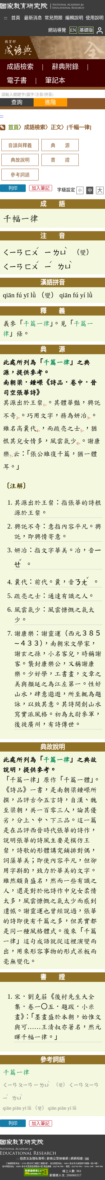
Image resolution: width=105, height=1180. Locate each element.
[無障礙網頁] (36, 1172)
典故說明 (20, 160)
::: (5, 17)
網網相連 (77, 1158)
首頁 (15, 17)
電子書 (17, 80)
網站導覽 (57, 30)
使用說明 (95, 17)
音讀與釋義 (20, 145)
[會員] (99, 30)
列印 (12, 188)
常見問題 (53, 17)
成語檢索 (20, 66)
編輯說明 (74, 17)
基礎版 (86, 30)
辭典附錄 (65, 66)
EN (73, 30)
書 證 (60, 160)
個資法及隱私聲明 (32, 1158)
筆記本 (55, 80)
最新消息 (33, 17)
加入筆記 (41, 188)
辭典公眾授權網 (57, 1158)
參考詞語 (20, 175)
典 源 (60, 145)
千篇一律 (36, 323)
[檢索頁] (28, 57)
